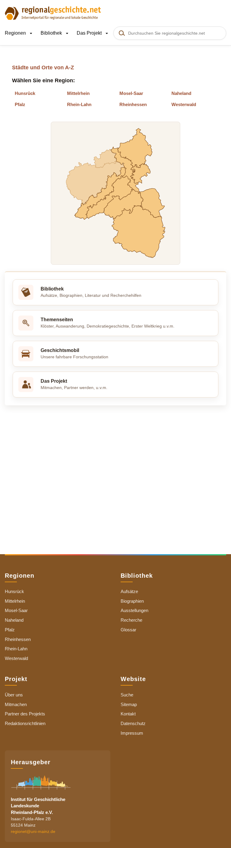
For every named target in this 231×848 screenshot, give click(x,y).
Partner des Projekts (25, 713)
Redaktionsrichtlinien (25, 723)
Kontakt (128, 713)
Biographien (132, 601)
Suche (127, 694)
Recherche (131, 620)
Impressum (132, 733)
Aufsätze (129, 591)
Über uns (14, 694)
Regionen (16, 33)
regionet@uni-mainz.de (33, 831)
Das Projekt (90, 33)
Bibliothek (52, 33)
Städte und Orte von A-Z (43, 67)
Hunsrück (25, 93)
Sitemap (129, 704)
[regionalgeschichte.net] (53, 12)
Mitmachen (16, 704)
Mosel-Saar (131, 93)
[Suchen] (121, 33)
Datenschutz (133, 723)
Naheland (181, 93)
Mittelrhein (78, 93)
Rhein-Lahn (79, 104)
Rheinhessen (133, 104)
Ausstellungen (134, 610)
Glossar (128, 629)
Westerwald (183, 104)
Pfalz (20, 104)
